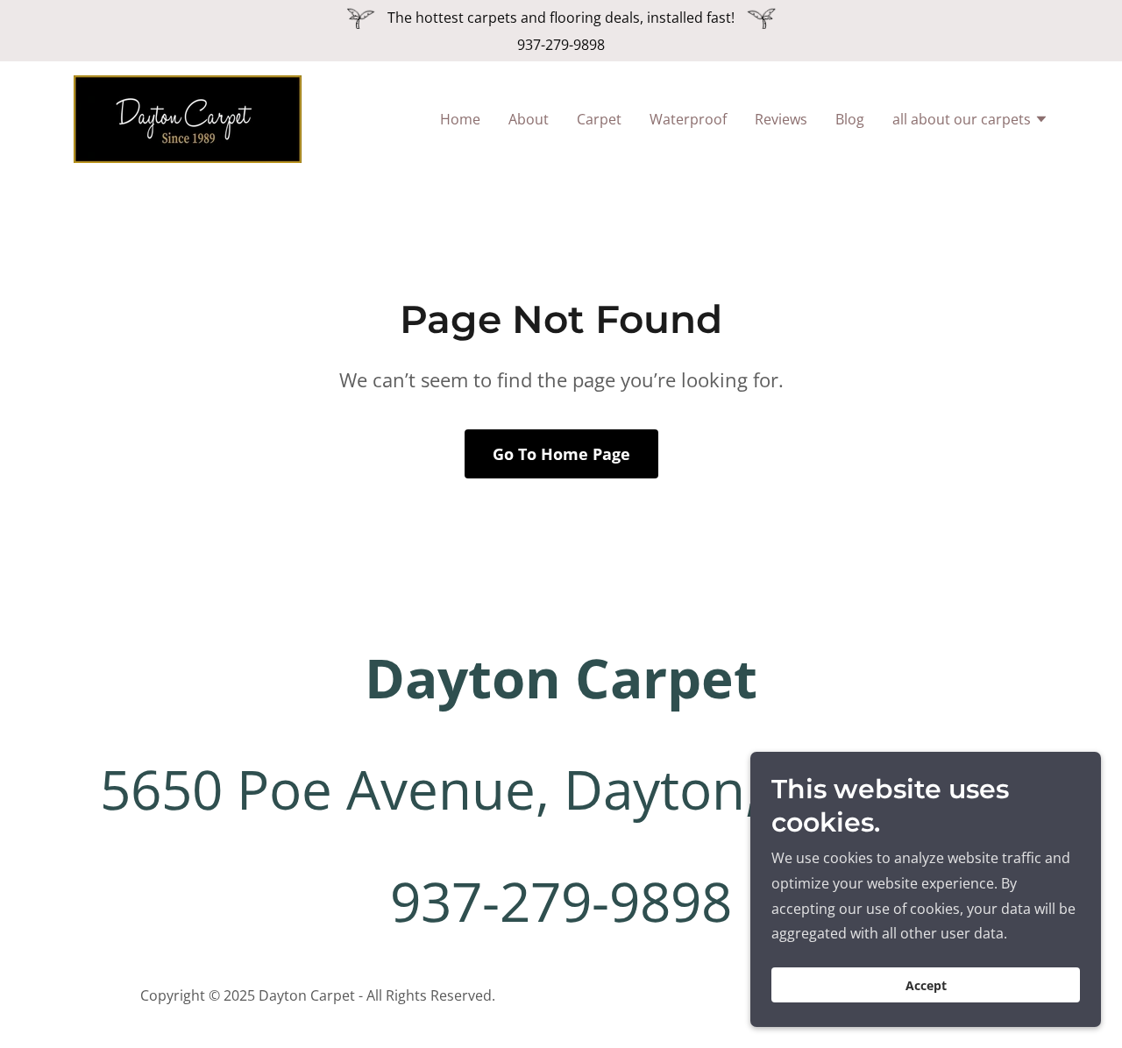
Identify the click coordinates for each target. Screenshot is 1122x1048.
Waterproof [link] (688, 119)
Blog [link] (849, 119)
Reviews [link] (781, 119)
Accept (926, 985)
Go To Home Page (561, 453)
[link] (188, 117)
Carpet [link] (599, 119)
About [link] (528, 119)
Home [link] (460, 119)
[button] (970, 121)
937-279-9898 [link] (561, 44)
